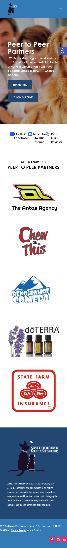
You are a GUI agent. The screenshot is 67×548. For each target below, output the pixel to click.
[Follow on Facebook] (52, 539)
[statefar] (33, 411)
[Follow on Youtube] (64, 539)
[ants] (33, 212)
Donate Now (19, 85)
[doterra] (33, 361)
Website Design (18, 530)
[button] (63, 51)
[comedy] (33, 312)
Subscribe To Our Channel (39, 138)
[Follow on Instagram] (58, 539)
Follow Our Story (23, 97)
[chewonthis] (33, 262)
